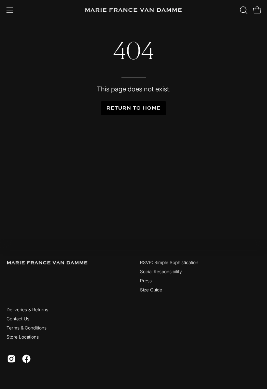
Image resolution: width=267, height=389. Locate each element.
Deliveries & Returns (27, 309)
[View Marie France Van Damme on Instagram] (11, 359)
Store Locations (23, 337)
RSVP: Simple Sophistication (169, 262)
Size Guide (151, 289)
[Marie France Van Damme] (133, 10)
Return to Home (133, 108)
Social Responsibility (161, 271)
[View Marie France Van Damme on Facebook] (26, 359)
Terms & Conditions (27, 327)
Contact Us (18, 318)
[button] (242, 10)
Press (146, 280)
